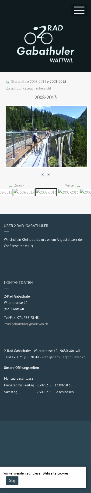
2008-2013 (38, 81)
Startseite (18, 81)
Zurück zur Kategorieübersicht (28, 88)
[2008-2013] (24, 192)
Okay (12, 481)
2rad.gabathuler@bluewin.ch (26, 324)
